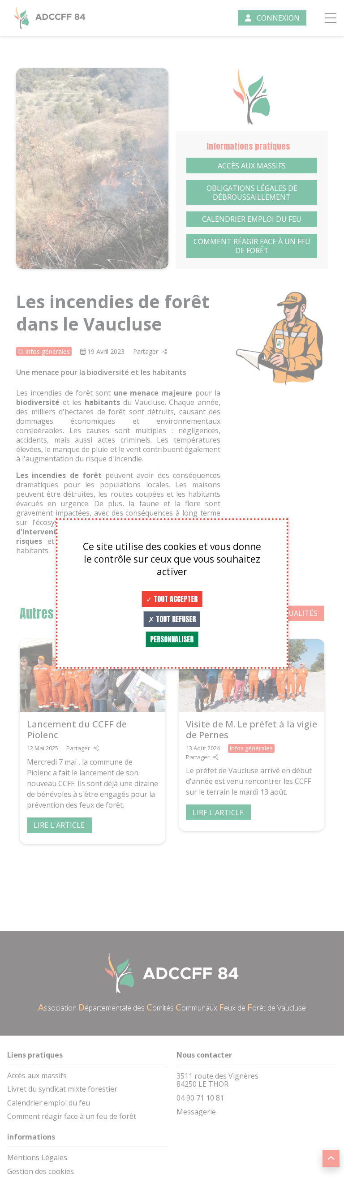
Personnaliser (172, 639)
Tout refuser (175, 619)
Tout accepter (175, 599)
